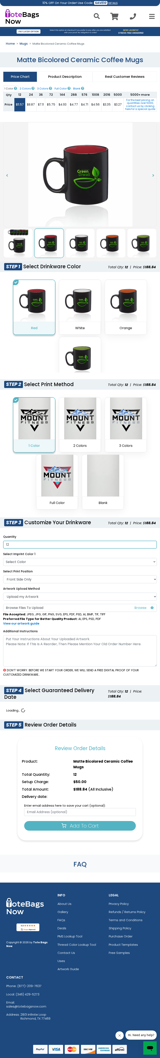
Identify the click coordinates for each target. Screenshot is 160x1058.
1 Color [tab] (9, 89)
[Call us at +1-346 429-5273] (133, 17)
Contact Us (66, 953)
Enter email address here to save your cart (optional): (65, 806)
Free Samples (119, 953)
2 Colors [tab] (25, 89)
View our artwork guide (21, 623)
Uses (61, 961)
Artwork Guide (68, 969)
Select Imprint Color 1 (19, 554)
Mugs (24, 44)
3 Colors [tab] (43, 89)
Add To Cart (83, 825)
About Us (64, 904)
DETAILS (113, 3)
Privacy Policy (119, 904)
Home (10, 44)
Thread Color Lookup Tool (77, 944)
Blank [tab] (77, 89)
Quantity (9, 537)
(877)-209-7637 (29, 986)
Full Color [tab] (61, 89)
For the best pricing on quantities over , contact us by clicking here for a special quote (140, 104)
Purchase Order (120, 936)
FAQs (61, 920)
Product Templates (123, 944)
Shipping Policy (120, 928)
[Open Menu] (150, 16)
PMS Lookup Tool (70, 936)
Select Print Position (18, 571)
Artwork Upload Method (21, 589)
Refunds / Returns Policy (127, 912)
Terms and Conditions (125, 920)
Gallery (63, 912)
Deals (62, 928)
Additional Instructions (20, 631)
